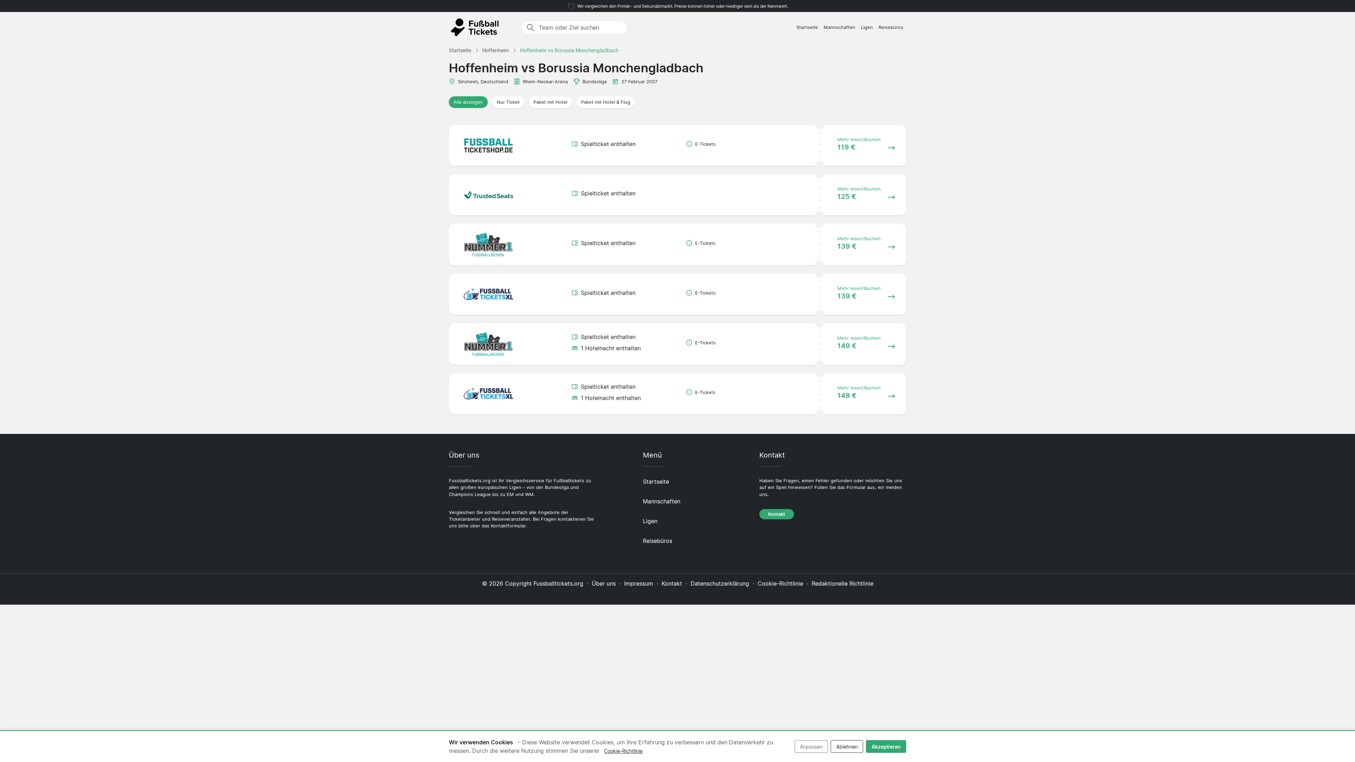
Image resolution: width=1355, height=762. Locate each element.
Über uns (604, 583)
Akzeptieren (886, 747)
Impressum (638, 583)
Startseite (807, 27)
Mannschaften (839, 27)
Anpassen (811, 747)
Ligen (867, 27)
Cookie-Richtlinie (780, 583)
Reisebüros (891, 27)
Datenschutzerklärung (720, 583)
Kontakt (776, 514)
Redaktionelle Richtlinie (842, 583)
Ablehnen (847, 747)
